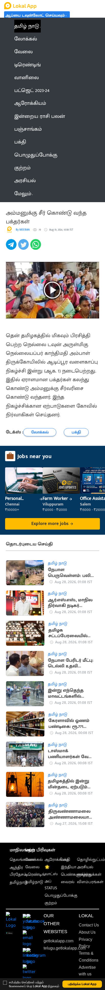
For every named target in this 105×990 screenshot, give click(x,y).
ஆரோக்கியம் (57, 859)
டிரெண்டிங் (35, 874)
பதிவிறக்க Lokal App (82, 984)
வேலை (32, 867)
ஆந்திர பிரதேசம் (18, 871)
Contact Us (89, 925)
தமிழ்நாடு (19, 882)
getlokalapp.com (58, 941)
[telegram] (12, 247)
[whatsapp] (36, 247)
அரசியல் (85, 867)
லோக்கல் (34, 859)
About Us (87, 932)
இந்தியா (68, 867)
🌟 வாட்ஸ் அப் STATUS (51, 878)
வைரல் (67, 882)
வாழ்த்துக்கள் (89, 874)
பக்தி (65, 859)
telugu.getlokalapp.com (65, 948)
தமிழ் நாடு (26, 26)
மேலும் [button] (22, 193)
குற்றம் (51, 903)
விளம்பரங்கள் (90, 882)
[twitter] (24, 247)
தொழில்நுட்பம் (91, 859)
